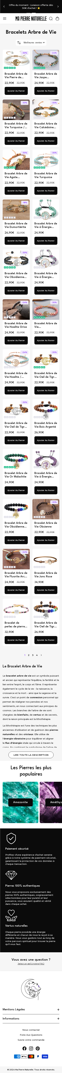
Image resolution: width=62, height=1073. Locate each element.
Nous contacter (31, 1029)
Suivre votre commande (31, 1039)
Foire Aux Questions (31, 1034)
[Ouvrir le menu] (5, 19)
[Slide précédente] (4, 7)
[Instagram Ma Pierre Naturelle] (31, 1048)
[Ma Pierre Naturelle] (31, 18)
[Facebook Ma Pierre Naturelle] (24, 1048)
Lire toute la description (31, 755)
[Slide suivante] (58, 7)
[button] (10, 68)
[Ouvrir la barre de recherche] (51, 19)
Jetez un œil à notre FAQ (31, 963)
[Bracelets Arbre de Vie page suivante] (41, 655)
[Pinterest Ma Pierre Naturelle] (38, 1048)
